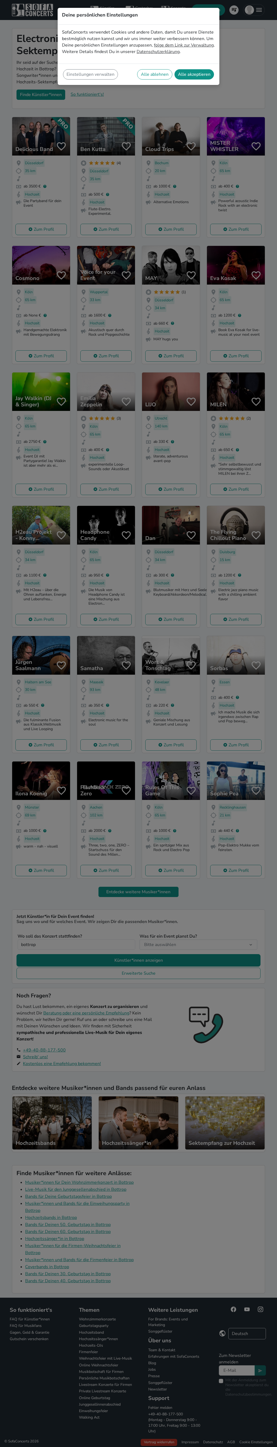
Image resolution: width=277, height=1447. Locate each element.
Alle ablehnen (155, 74)
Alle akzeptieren (194, 74)
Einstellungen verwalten (90, 74)
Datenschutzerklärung (158, 52)
